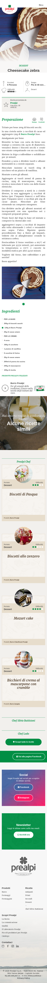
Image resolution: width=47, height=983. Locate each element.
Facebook (24, 787)
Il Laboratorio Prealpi (11, 929)
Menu (41, 5)
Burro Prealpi (28, 134)
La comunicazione (9, 922)
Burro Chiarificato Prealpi (18, 642)
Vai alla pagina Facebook (29, 757)
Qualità (5, 926)
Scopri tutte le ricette (24, 742)
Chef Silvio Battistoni (23, 720)
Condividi (41, 122)
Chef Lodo (23, 733)
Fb (8, 946)
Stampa (34, 122)
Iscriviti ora (24, 835)
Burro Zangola (15, 704)
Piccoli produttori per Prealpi (14, 933)
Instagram (24, 798)
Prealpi (13, 103)
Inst (12, 946)
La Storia (5, 919)
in (17, 946)
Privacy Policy (23, 978)
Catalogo (5, 936)
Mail (3, 946)
